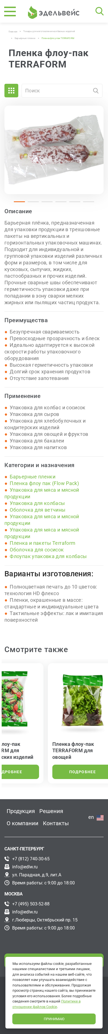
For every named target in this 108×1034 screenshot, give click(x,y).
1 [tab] (16, 204)
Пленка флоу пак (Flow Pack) (44, 483)
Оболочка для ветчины (37, 510)
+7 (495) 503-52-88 (31, 904)
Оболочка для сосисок (37, 550)
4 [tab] (58, 204)
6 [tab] (86, 204)
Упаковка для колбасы (37, 503)
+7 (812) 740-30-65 (31, 858)
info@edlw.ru (25, 866)
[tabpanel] (54, 150)
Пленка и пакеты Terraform (42, 543)
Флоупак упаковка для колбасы (48, 556)
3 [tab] (44, 204)
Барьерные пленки (32, 477)
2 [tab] (30, 204)
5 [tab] (72, 204)
